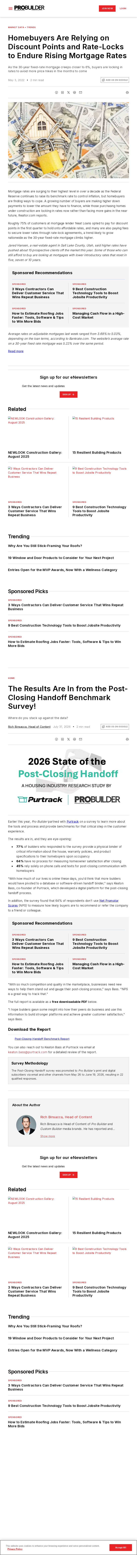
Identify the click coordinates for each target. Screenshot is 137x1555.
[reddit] (74, 92)
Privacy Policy (15, 1549)
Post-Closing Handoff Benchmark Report (42, 1038)
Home (11, 678)
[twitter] (68, 92)
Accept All (120, 1547)
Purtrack (73, 821)
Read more (16, 351)
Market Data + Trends (22, 27)
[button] (10, 8)
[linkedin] (62, 92)
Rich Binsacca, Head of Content (29, 726)
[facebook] (56, 92)
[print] (127, 92)
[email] (80, 92)
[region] (68, 1547)
